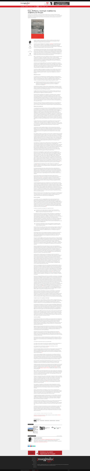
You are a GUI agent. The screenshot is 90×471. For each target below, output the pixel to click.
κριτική (38, 6)
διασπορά (38, 420)
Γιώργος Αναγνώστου (30, 44)
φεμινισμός (35, 421)
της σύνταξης (22, 6)
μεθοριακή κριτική (47, 420)
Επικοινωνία (28, 0)
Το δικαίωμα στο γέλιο (47, 428)
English (63, 0)
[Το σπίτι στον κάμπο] (54, 428)
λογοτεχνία (41, 6)
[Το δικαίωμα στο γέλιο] (42, 428)
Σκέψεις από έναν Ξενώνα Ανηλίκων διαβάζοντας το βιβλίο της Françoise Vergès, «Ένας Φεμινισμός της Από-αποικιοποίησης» (35, 429)
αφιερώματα (26, 6)
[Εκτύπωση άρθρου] (30, 50)
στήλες (44, 6)
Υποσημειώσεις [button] (37, 419)
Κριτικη (29, 9)
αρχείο (47, 6)
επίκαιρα (35, 6)
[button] (37, 164)
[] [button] (40, 419)
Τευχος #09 (31, 9)
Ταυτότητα (21, 0)
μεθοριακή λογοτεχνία (52, 420)
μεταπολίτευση (57, 420)
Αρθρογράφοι (25, 0)
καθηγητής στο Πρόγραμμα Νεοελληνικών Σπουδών (48, 439)
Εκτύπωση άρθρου (30, 51)
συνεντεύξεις (31, 6)
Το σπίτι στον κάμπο (59, 428)
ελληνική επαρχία (42, 420)
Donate (61, 0)
